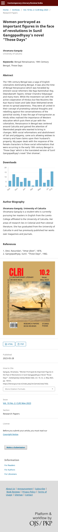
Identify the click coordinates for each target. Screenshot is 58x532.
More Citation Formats (15, 389)
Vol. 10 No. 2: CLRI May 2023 (35, 9)
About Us (10, 488)
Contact (29, 494)
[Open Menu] (3, 3)
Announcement (25, 488)
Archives (16, 9)
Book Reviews (13, 491)
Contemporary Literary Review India (25, 3)
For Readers (9, 465)
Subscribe (40, 488)
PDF (22, 344)
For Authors (9, 469)
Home (5, 9)
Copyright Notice (10, 434)
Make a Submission (16, 447)
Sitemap (19, 494)
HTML (10, 344)
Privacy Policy (29, 491)
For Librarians (10, 474)
